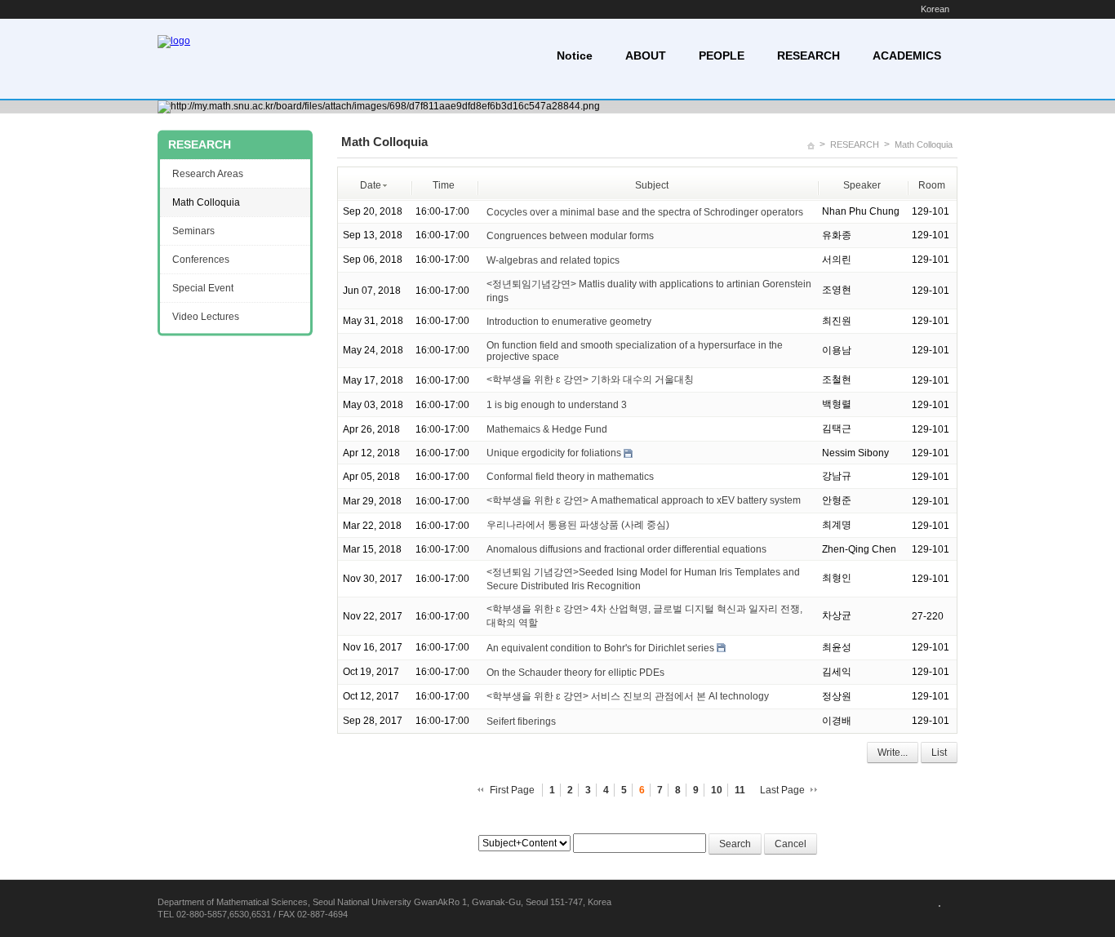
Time (444, 185)
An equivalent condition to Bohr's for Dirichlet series (600, 648)
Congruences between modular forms (570, 236)
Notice (575, 55)
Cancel (790, 844)
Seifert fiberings (521, 721)
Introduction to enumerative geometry (568, 321)
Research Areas (207, 174)
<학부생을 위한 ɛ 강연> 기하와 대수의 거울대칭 (590, 379)
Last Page (782, 790)
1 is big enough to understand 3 (556, 405)
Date (370, 185)
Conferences (200, 259)
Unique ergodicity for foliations (553, 453)
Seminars (193, 231)
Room (931, 185)
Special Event (202, 288)
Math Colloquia (924, 144)
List (939, 752)
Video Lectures (205, 316)
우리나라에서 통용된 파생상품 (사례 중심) (577, 525)
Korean (935, 9)
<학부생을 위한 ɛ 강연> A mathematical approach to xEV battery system (643, 500)
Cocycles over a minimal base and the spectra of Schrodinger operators (644, 212)
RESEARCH (808, 55)
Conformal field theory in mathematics (570, 476)
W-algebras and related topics (553, 260)
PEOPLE (721, 55)
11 (740, 790)
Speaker (862, 185)
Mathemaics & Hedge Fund (546, 429)
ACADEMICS (907, 55)
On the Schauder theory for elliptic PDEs (575, 672)
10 (716, 790)
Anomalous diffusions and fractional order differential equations (626, 549)
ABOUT (645, 55)
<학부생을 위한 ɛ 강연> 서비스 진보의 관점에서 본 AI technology (627, 696)
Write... (892, 752)
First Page (512, 790)
